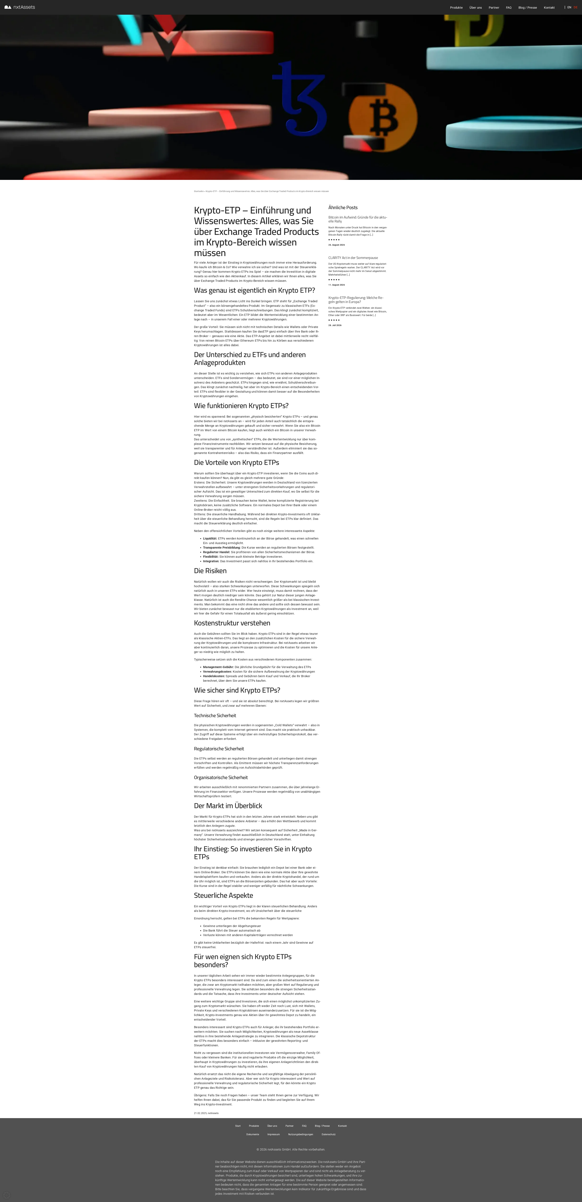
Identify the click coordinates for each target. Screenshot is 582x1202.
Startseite (199, 191)
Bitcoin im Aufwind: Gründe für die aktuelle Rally (357, 219)
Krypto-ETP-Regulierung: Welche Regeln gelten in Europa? (355, 299)
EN (569, 7)
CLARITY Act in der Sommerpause (353, 257)
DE (575, 7)
